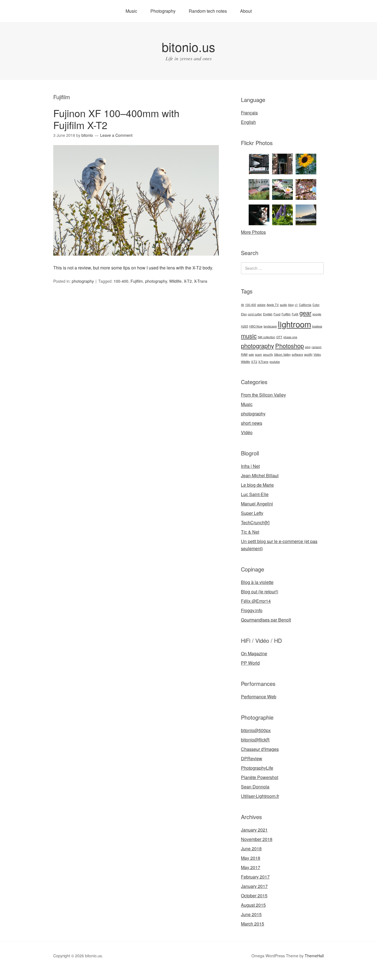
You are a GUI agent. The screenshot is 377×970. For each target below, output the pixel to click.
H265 (244, 326)
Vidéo (317, 354)
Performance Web (258, 696)
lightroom (294, 324)
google (316, 314)
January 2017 (254, 886)
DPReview (251, 758)
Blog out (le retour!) (259, 591)
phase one (290, 337)
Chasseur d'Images (260, 749)
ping (307, 347)
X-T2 (188, 281)
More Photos (253, 232)
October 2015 (254, 895)
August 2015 (253, 905)
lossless (317, 326)
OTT (279, 337)
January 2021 (254, 830)
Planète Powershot (259, 777)
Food (277, 314)
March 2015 (252, 924)
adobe (261, 305)
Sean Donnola (255, 786)
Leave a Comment (116, 135)
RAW (244, 354)
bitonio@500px (256, 730)
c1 (296, 305)
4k (242, 305)
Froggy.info (251, 610)
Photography (163, 11)
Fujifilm (137, 281)
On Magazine (254, 653)
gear (305, 312)
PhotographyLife (257, 768)
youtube (274, 362)
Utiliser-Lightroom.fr (260, 796)
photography (83, 281)
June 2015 (251, 914)
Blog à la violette (257, 582)
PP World (250, 663)
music (249, 335)
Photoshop (289, 345)
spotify (308, 354)
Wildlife (175, 281)
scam (258, 354)
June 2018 (251, 848)
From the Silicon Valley (263, 395)
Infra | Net (250, 466)
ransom (317, 347)
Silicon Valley (282, 354)
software (297, 354)
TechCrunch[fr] (255, 522)
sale (251, 354)
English (248, 122)
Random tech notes (208, 11)
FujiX (295, 314)
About (246, 11)
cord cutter (255, 314)
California (305, 305)
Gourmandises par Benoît (266, 620)
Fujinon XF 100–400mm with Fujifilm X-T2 (116, 119)
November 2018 (256, 839)
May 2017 (250, 867)
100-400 (121, 281)
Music (131, 11)
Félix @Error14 (256, 601)
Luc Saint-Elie (255, 494)
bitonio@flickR (255, 739)
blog (291, 305)
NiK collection (266, 337)
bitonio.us (188, 47)
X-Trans (200, 281)
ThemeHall (314, 955)
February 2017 (255, 877)
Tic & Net (250, 532)
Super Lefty (252, 513)
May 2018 (250, 858)
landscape (270, 326)
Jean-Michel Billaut (259, 475)
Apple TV (273, 305)
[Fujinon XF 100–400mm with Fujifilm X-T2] (136, 260)
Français (249, 112)
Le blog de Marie (257, 485)
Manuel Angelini (257, 503)
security (268, 354)
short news (251, 423)
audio (283, 305)
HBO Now (255, 326)
